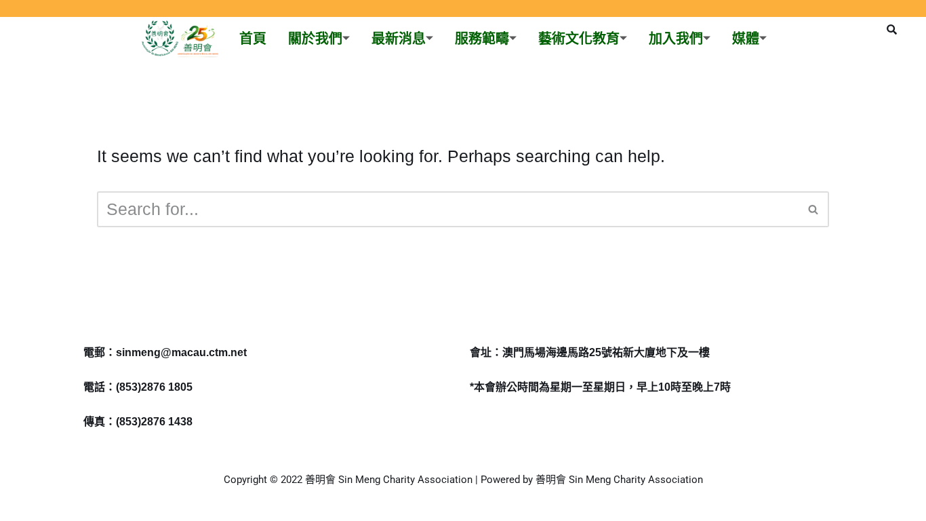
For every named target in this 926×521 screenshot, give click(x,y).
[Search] (814, 209)
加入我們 (676, 38)
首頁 (252, 38)
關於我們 (315, 38)
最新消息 (398, 38)
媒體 (745, 38)
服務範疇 (482, 38)
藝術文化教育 (579, 38)
